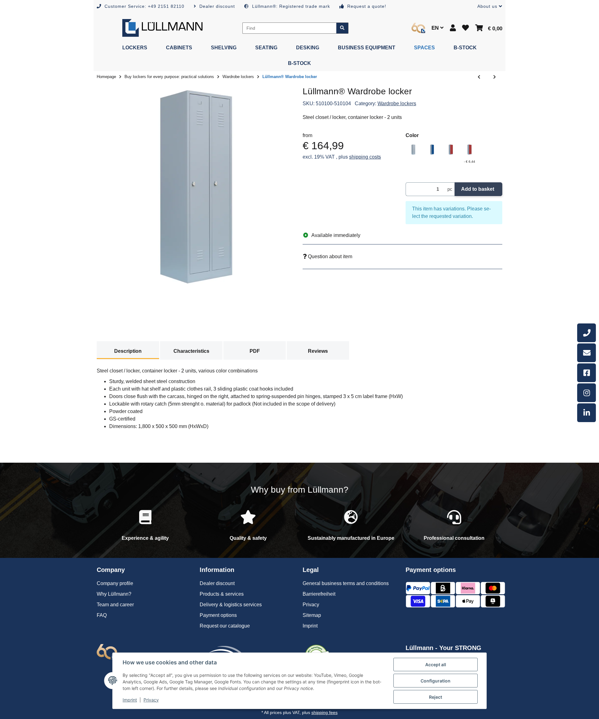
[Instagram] (586, 392)
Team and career (115, 604)
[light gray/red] (451, 149)
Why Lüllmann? (114, 594)
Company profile (115, 583)
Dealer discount (217, 583)
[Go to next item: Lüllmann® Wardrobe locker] (494, 77)
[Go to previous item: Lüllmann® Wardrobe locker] (479, 77)
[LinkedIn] (586, 412)
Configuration (435, 680)
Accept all (435, 664)
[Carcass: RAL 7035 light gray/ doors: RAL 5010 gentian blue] (432, 149)
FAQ (102, 615)
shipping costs (365, 157)
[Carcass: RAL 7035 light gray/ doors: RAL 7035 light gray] (413, 149)
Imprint (130, 699)
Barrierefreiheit (319, 594)
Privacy (151, 699)
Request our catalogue (225, 625)
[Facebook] (586, 372)
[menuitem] (135, 48)
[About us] (418, 28)
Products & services (222, 594)
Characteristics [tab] (191, 351)
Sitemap (312, 615)
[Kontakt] (586, 352)
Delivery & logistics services (231, 604)
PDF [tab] (255, 351)
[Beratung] (586, 332)
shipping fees (324, 712)
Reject (435, 697)
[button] (487, 6)
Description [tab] (128, 351)
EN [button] (435, 28)
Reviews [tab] (318, 351)
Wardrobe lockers (396, 103)
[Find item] (342, 28)
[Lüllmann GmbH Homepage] (162, 27)
